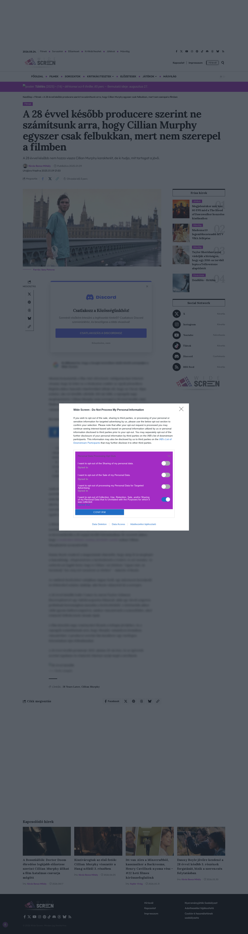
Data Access (118, 524)
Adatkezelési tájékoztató (143, 524)
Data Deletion (99, 524)
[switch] (165, 463)
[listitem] (124, 456)
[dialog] (124, 467)
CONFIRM (99, 512)
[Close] (182, 410)
